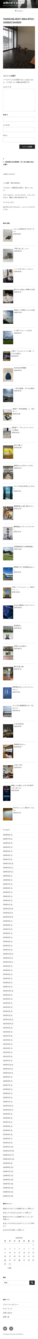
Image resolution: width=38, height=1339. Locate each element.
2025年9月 (6, 876)
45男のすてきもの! (13, 3)
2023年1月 (6, 987)
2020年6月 (6, 1089)
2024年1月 (6, 950)
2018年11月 (7, 1155)
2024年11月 (7, 913)
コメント (7, 87)
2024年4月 (6, 937)
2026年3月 (6, 855)
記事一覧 (6, 1317)
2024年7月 (6, 929)
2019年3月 (6, 1138)
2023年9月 (6, 966)
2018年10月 (7, 1159)
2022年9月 (6, 995)
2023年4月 (6, 974)
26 (19, 1260)
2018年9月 (6, 1163)
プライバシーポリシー (10, 1304)
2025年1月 (6, 904)
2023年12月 (7, 954)
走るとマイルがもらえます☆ (13, 1213)
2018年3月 (6, 1188)
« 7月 (9, 1268)
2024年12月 (7, 909)
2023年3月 (6, 978)
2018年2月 (6, 1192)
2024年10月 (7, 917)
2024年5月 (6, 933)
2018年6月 (6, 1175)
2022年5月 (6, 1003)
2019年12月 (7, 1106)
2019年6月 (6, 1126)
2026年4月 (6, 851)
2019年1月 (6, 1147)
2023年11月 (7, 958)
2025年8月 (6, 880)
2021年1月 (6, 1060)
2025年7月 (6, 884)
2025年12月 (7, 863)
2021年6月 (6, 1040)
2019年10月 (7, 1110)
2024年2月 (6, 945)
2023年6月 (6, 970)
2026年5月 (6, 847)
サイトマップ (7, 1308)
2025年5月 (6, 892)
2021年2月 (6, 1056)
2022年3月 (6, 1007)
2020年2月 (6, 1097)
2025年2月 (6, 900)
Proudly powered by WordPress (13, 1334)
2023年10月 (7, 962)
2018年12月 (7, 1151)
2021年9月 (6, 1028)
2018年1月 (6, 1196)
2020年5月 (6, 1093)
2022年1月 (6, 1015)
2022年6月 (6, 999)
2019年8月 (6, 1118)
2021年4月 (6, 1048)
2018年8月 (6, 1167)
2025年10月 (7, 872)
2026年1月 (6, 859)
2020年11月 (7, 1069)
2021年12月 (7, 1019)
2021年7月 (6, 1036)
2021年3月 (6, 1052)
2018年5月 (6, 1179)
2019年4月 (6, 1134)
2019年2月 (6, 1143)
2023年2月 (6, 982)
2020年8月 (6, 1081)
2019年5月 (6, 1130)
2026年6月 (6, 843)
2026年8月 (6, 835)
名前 (5, 115)
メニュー (20, 11)
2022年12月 (7, 991)
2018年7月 (6, 1171)
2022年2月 (6, 1011)
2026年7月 (6, 839)
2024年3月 (6, 941)
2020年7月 (6, 1085)
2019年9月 (6, 1114)
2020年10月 (7, 1073)
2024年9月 (6, 921)
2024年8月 (6, 925)
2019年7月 (6, 1122)
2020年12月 (7, 1065)
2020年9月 (6, 1077)
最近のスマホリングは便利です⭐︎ (14, 1208)
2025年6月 (6, 888)
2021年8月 (6, 1032)
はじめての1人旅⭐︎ (9, 1230)
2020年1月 (6, 1101)
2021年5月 (6, 1044)
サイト (5, 135)
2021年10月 (7, 1023)
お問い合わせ (7, 1313)
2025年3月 (6, 896)
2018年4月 (6, 1184)
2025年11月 (7, 867)
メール (6, 125)
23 (5, 1260)
